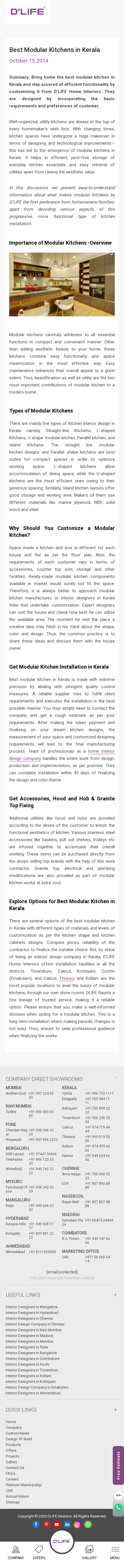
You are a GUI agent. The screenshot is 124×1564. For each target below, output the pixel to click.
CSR (9, 1490)
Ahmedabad (18, 1246)
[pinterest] (46, 1524)
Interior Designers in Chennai (29, 1318)
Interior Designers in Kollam (28, 1376)
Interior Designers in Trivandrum (32, 1370)
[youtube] (57, 1524)
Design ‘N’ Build (19, 1439)
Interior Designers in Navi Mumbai (33, 1330)
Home (11, 1422)
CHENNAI (70, 1168)
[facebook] (36, 1524)
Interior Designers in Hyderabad (32, 1313)
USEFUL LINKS (23, 1295)
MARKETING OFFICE (80, 1251)
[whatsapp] (88, 1524)
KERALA (69, 1087)
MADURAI (71, 1214)
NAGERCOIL (73, 1196)
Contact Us (15, 1468)
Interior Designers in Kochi (27, 1364)
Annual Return (17, 1496)
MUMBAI (14, 1087)
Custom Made (17, 1433)
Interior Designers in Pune (27, 1347)
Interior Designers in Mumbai (29, 1341)
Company (14, 1427)
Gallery (11, 1462)
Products (13, 1445)
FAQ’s (10, 1473)
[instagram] (77, 1524)
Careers (12, 1479)
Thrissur (67, 978)
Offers (11, 1450)
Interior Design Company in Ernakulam (37, 1387)
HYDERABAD (17, 1218)
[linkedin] (67, 1524)
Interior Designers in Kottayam (31, 1381)
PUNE (11, 1124)
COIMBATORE (74, 1233)
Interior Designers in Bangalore (31, 1353)
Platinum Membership (24, 1485)
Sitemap (13, 1502)
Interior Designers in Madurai (29, 1335)
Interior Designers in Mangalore (32, 1307)
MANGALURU (18, 1200)
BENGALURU (17, 1148)
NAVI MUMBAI (18, 1106)
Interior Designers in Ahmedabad (33, 1393)
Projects (12, 1456)
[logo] (28, 12)
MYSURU (14, 1181)
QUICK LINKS (21, 1410)
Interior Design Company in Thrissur (35, 1324)
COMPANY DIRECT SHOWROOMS (44, 1079)
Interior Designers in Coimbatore (32, 1358)
